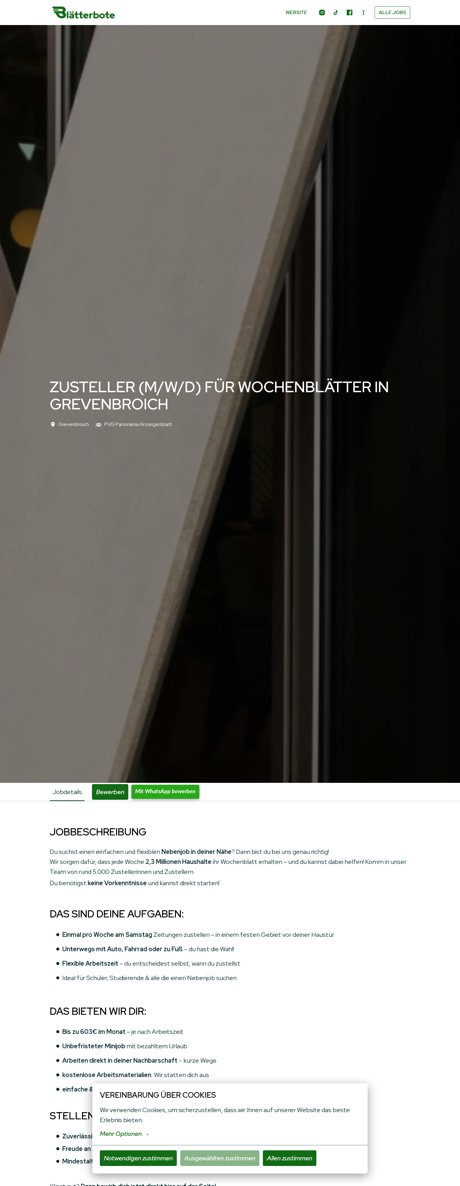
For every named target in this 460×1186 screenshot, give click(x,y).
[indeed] (363, 12)
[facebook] (349, 12)
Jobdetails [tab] (67, 792)
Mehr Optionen (121, 1133)
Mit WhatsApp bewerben (165, 791)
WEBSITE (296, 12)
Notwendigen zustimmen (138, 1158)
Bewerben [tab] (110, 792)
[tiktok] (336, 12)
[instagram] (322, 12)
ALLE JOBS (392, 12)
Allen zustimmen (289, 1158)
